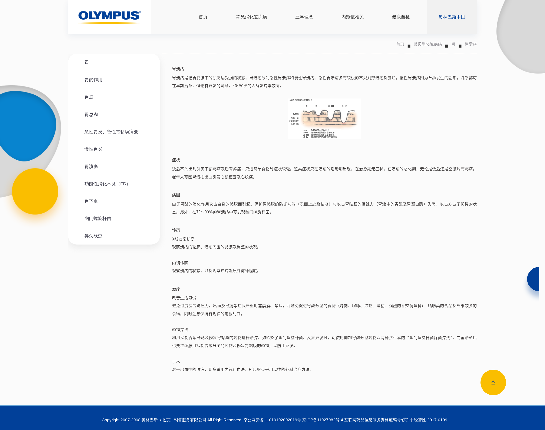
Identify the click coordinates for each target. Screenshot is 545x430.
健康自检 (401, 16)
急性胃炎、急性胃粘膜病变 (111, 131)
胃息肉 (91, 114)
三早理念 (304, 16)
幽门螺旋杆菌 (98, 218)
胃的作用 (93, 79)
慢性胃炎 (93, 149)
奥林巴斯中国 (452, 17)
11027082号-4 (330, 420)
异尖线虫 (93, 235)
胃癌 (89, 97)
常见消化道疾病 (251, 16)
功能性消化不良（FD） (108, 183)
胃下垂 (91, 201)
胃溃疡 (471, 44)
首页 (203, 16)
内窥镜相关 (352, 16)
